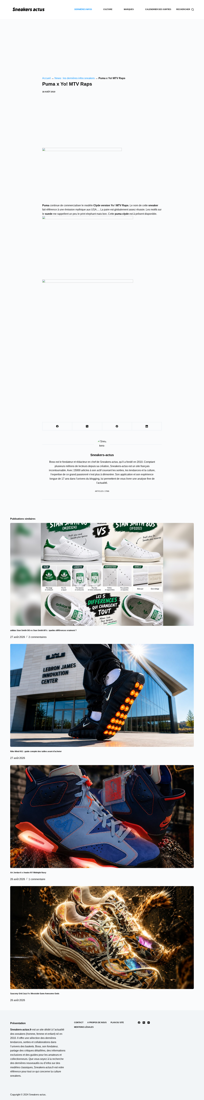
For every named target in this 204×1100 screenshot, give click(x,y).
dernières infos (83, 9)
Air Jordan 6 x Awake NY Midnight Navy (28, 872)
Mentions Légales (84, 1027)
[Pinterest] (117, 426)
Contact (78, 1022)
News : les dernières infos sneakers (75, 78)
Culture (107, 9)
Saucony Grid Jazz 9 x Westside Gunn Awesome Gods (34, 993)
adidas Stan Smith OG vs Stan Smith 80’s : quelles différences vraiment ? (43, 630)
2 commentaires (38, 637)
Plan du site (117, 1022)
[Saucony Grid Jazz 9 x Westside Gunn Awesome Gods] (102, 937)
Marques (129, 9)
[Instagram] (148, 1022)
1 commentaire (37, 879)
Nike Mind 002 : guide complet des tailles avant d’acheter (36, 751)
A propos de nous (97, 1022)
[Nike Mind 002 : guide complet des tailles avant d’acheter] (102, 695)
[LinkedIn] (147, 426)
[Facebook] (57, 426)
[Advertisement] (102, 43)
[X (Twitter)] (87, 426)
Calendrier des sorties (158, 9)
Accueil (46, 78)
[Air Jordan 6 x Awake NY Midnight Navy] (102, 816)
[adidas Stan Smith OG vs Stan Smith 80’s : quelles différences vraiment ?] (102, 574)
